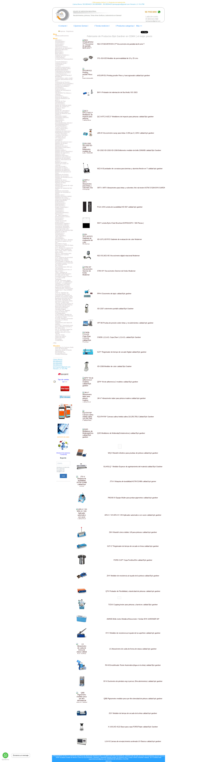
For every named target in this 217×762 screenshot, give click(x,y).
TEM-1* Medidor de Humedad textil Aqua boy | (63, 273)
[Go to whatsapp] (5, 755)
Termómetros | (59, 208)
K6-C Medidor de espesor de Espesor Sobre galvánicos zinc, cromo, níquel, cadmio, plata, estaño (64, 250)
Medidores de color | (61, 146)
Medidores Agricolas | (61, 155)
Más (55, 343)
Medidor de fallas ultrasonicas (60, 183)
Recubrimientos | (60, 203)
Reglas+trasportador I (61, 207)
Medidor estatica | (60, 150)
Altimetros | (58, 40)
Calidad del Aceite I (61, 63)
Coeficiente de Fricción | (62, 82)
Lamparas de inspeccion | (63, 131)
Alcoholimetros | (60, 41)
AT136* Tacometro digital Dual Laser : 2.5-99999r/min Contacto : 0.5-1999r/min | (63, 282)
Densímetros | (59, 87)
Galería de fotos (60, 337)
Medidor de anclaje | (61, 143)
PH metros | (58, 140)
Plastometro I (59, 214)
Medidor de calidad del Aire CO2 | (63, 188)
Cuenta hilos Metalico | (62, 86)
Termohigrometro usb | (62, 229)
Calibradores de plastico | (63, 71)
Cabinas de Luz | (60, 56)
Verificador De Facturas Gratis (64, 347)
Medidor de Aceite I (61, 162)
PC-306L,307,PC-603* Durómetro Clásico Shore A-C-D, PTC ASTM (63, 276)
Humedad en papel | (61, 168)
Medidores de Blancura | (62, 170)
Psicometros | (59, 219)
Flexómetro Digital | (61, 116)
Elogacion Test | (60, 108)
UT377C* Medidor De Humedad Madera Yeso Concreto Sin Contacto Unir (63, 294)
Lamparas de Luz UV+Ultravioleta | (60, 137)
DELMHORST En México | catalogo (63, 93)
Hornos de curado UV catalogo (61, 164)
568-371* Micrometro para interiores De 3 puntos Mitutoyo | (63, 255)
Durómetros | (59, 96)
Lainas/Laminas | (60, 130)
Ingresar (62, 31)
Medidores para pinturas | (63, 157)
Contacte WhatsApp (61, 354)
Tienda (57, 333)
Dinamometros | (60, 104)
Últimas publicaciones (62, 36)
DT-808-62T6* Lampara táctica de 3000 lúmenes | (63, 286)
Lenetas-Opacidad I (61, 134)
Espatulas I (58, 109)
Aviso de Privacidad (61, 349)
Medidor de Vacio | (61, 180)
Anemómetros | (59, 43)
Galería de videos (60, 336)
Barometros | (59, 51)
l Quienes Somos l (80, 26)
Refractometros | (60, 206)
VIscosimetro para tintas (62, 284)
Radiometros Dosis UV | (62, 132)
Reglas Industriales (61, 200)
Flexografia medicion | (62, 117)
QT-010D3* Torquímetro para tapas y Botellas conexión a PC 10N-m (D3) (64, 327)
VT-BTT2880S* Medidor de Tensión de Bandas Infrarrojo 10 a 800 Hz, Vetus (64, 316)
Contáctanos (59, 340)
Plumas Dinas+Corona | (62, 217)
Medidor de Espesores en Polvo (63, 172)
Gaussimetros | (59, 120)
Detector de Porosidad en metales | (63, 91)
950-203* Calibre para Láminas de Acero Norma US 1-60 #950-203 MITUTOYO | (64, 304)
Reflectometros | (60, 204)
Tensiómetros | (59, 234)
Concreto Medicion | (61, 62)
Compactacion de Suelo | (63, 72)
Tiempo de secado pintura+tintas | (61, 221)
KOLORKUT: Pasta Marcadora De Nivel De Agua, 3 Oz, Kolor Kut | (64, 245)
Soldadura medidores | (62, 55)
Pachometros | (59, 218)
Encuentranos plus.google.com (60, 352)
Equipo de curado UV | (62, 106)
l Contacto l (62, 26)
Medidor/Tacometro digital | (63, 196)
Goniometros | (59, 119)
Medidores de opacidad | (62, 85)
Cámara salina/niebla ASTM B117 (63, 80)
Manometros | (59, 149)
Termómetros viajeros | (62, 225)
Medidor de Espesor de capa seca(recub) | (64, 186)
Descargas (58, 339)
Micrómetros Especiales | (63, 147)
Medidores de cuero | (61, 197)
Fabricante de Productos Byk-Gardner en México (64, 231)
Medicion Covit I (60, 154)
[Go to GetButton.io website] (5, 759)
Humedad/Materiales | (62, 124)
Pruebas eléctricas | (61, 127)
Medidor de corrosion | (62, 176)
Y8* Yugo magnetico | (61, 215)
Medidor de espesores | (62, 153)
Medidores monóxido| (61, 191)
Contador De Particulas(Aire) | (64, 59)
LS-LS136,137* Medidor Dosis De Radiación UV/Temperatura (62, 312)
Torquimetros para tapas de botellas (63, 323)
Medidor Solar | (60, 195)
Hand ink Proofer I (60, 166)
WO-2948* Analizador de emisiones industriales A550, (64, 300)
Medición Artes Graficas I (62, 181)
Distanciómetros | (60, 89)
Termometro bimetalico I (62, 227)
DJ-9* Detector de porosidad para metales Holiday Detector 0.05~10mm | (64, 259)
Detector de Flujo (60, 101)
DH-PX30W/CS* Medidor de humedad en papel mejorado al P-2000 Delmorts (64, 263)
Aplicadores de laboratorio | (63, 48)
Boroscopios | (59, 52)
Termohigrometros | (61, 125)
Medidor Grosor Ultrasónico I (64, 151)
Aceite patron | (59, 44)
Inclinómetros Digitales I (62, 223)
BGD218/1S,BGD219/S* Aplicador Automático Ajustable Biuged (62, 308)
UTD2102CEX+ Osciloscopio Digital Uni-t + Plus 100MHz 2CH (64, 290)
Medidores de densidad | (62, 158)
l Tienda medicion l (102, 26)
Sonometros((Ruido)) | (62, 212)
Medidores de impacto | (62, 169)
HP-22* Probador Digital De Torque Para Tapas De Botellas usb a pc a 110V (63, 331)
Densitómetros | (60, 102)
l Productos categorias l (125, 26)
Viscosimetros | (59, 238)
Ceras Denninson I (61, 74)
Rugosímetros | (59, 202)
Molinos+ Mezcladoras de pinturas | (63, 160)
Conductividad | (60, 58)
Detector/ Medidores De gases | (62, 99)
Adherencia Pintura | (61, 47)
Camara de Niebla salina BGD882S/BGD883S (63, 69)
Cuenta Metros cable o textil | (64, 78)
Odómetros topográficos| (62, 199)
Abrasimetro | (59, 45)
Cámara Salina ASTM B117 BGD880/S (63, 76)
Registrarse (69, 31)
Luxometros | (59, 139)
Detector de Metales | (61, 97)
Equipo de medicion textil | (63, 105)
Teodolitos (58, 279)
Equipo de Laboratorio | (62, 111)
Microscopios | (59, 144)
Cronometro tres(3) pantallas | (64, 83)
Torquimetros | (59, 211)
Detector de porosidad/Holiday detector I (63, 122)
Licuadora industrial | (61, 135)
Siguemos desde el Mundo (63, 350)
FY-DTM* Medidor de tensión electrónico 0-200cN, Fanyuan (64, 320)
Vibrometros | (59, 237)
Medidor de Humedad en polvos (63, 192)
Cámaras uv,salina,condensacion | (62, 66)
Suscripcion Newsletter (62, 226)
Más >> (139, 26)
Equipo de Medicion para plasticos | (63, 114)
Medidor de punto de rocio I (63, 142)
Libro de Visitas (60, 335)
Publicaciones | (60, 233)
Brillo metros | (59, 53)
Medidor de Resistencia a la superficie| (63, 178)
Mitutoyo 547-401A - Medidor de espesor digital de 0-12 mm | (64, 241)
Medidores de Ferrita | (62, 174)
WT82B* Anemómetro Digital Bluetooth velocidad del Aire (64, 297)
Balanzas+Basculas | (61, 49)
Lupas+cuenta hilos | (61, 128)
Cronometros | (59, 64)
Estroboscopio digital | (62, 112)
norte (65, 382)
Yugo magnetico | (60, 236)
